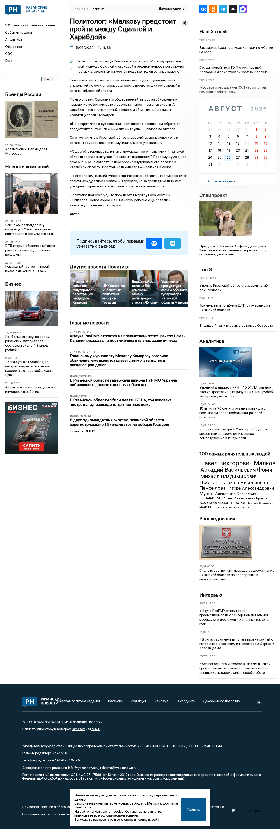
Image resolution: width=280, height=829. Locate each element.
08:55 (212, 277)
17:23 (17, 383)
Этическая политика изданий (77, 701)
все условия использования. (116, 815)
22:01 (211, 40)
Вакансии (115, 701)
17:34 (17, 145)
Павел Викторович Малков (237, 463)
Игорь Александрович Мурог (237, 490)
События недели (18, 32)
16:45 (17, 220)
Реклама (161, 701)
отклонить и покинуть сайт (138, 819)
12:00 (211, 603)
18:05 (211, 317)
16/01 (8, 332)
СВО (9, 53)
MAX (95, 729)
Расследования (217, 518)
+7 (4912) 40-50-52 (68, 760)
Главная (80, 9)
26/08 (9, 220)
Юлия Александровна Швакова (223, 503)
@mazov (78, 729)
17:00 (17, 358)
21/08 (203, 298)
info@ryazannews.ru (83, 767)
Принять (193, 809)
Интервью (211, 595)
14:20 (211, 298)
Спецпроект (213, 195)
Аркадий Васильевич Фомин (238, 469)
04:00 (212, 404)
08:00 (17, 332)
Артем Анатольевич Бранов (245, 498)
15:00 (211, 656)
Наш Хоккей (213, 31)
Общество (13, 46)
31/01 (203, 566)
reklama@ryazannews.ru (118, 767)
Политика (98, 9)
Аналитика (13, 39)
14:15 (211, 632)
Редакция (138, 701)
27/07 (8, 358)
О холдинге (185, 701)
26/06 (9, 383)
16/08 (203, 383)
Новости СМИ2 (82, 431)
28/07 (203, 656)
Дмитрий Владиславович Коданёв (232, 507)
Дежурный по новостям (221, 701)
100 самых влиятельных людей (30, 25)
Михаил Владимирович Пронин (229, 479)
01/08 (203, 632)
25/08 (9, 145)
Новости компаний (27, 166)
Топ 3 (206, 269)
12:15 (17, 241)
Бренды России (23, 94)
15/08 (203, 425)
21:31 (211, 60)
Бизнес (13, 284)
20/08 (203, 317)
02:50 (211, 566)
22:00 (211, 425)
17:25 (17, 262)
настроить (101, 819)
